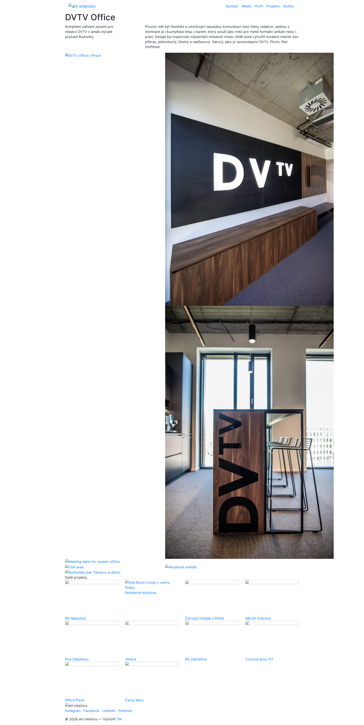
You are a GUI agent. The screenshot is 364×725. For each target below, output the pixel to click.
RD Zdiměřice (196, 659)
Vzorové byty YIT (259, 659)
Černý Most (134, 700)
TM (119, 719)
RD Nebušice (75, 618)
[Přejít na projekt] (92, 598)
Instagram (73, 711)
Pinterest (125, 711)
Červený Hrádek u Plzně (204, 618)
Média (246, 6)
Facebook (91, 711)
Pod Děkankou (76, 659)
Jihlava (130, 659)
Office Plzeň (74, 700)
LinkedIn (108, 711)
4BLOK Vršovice (258, 618)
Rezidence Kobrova (140, 592)
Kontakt (232, 6)
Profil (259, 6)
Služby (288, 6)
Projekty (273, 6)
